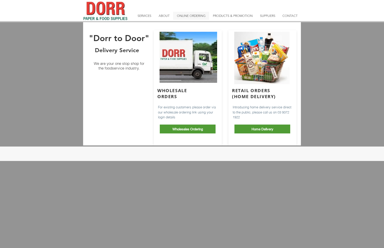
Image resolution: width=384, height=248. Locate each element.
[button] (262, 129)
